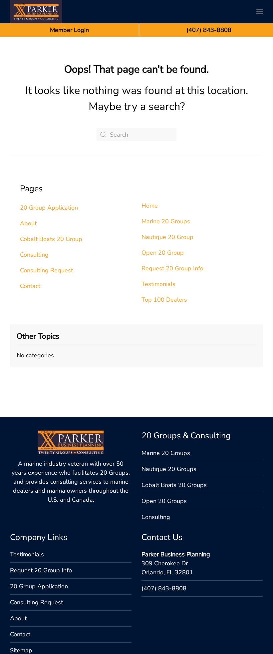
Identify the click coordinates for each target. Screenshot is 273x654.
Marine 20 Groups (165, 221)
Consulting (34, 255)
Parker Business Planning (175, 554)
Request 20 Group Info (172, 268)
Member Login (69, 30)
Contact (30, 286)
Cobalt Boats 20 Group (51, 239)
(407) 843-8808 (163, 588)
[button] (259, 12)
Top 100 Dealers (164, 300)
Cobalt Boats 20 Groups (174, 485)
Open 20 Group (162, 253)
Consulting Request (46, 270)
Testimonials (158, 284)
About (28, 223)
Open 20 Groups (164, 501)
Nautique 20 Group (167, 237)
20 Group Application (49, 208)
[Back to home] (36, 12)
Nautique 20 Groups (168, 469)
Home (149, 206)
